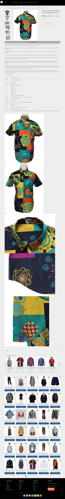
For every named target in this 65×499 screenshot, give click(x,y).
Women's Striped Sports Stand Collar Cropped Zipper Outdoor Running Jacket (55, 404)
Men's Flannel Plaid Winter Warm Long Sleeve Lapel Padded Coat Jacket (9, 404)
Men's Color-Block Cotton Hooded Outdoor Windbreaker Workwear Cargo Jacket (32, 437)
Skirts (34, 487)
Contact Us (8, 488)
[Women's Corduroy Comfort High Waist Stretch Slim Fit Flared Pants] (44, 414)
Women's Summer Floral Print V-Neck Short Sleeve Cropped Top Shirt (20, 421)
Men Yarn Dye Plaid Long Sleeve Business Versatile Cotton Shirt (55, 454)
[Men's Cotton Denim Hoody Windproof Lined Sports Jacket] (10, 447)
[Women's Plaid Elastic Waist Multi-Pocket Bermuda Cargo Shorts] (55, 414)
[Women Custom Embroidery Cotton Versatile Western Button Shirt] (55, 464)
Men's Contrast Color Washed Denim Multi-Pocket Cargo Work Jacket (55, 437)
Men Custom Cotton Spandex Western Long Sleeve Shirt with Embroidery (22, 368)
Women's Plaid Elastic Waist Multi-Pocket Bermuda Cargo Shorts (54, 421)
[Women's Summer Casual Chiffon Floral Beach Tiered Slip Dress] (21, 381)
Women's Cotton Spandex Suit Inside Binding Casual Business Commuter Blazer (9, 470)
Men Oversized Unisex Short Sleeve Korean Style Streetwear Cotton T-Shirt (32, 404)
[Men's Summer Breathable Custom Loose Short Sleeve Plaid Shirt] (32, 464)
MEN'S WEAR (21, 482)
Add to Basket (48, 25)
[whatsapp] (38, 495)
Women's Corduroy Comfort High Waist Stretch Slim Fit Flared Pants (43, 421)
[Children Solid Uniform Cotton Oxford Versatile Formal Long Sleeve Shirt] (44, 464)
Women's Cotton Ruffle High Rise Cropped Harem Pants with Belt (44, 454)
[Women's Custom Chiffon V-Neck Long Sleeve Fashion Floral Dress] (21, 464)
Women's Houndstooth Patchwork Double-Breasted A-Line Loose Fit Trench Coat (32, 388)
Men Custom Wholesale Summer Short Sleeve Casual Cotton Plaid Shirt (53, 368)
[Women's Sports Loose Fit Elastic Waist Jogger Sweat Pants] (10, 381)
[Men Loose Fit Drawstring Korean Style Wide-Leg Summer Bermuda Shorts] (21, 397)
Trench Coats (35, 486)
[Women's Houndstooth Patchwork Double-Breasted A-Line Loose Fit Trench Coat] (32, 381)
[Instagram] (32, 495)
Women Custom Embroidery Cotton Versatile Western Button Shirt (55, 470)
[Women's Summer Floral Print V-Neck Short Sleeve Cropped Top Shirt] (21, 414)
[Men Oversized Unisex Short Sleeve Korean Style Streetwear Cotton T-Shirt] (32, 397)
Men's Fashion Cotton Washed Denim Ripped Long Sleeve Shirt (44, 387)
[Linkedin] (27, 495)
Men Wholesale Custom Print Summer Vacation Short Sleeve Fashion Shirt (43, 368)
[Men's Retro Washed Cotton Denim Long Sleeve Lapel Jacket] (32, 414)
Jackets (20, 485)
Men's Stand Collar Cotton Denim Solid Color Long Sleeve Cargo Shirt (11, 368)
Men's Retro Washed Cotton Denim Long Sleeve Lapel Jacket (31, 421)
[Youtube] (30, 495)
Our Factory (8, 487)
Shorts (20, 487)
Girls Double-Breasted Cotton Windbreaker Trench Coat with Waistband (20, 454)
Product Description (32, 42)
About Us (7, 486)
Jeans (20, 488)
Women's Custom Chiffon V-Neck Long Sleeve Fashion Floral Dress (20, 470)
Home (7, 482)
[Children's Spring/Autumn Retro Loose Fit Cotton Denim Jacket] (32, 447)
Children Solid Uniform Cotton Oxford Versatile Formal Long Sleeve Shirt (43, 470)
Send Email (48, 22)
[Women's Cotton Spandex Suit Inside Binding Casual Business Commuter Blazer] (10, 464)
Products (7, 485)
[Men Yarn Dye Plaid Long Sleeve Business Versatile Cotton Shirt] (55, 447)
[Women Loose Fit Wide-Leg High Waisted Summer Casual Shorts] (55, 381)
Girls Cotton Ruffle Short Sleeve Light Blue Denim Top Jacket (9, 421)
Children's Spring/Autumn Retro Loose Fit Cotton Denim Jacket (32, 454)
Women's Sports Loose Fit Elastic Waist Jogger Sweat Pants (9, 388)
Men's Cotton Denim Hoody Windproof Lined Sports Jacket (9, 454)
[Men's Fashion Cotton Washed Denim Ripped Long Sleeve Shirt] (44, 381)
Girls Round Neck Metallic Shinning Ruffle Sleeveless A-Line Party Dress (9, 437)
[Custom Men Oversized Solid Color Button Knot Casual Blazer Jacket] (44, 397)
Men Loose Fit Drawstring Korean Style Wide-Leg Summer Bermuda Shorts (20, 404)
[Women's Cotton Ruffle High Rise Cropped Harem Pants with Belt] (44, 447)
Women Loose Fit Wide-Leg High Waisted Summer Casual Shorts (54, 388)
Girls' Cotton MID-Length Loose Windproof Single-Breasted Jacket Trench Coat (21, 437)
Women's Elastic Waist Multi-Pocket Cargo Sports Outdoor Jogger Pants (43, 437)
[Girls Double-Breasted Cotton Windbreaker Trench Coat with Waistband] (21, 447)
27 (36, 476)
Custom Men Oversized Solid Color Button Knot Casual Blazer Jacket (44, 404)
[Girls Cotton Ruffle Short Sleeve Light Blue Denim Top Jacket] (10, 414)
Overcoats (20, 486)
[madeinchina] (40, 495)
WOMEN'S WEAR (35, 482)
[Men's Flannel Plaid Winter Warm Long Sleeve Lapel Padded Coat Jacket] (10, 397)
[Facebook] (24, 495)
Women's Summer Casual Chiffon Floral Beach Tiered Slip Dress (21, 388)
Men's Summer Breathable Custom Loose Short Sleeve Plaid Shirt (31, 470)
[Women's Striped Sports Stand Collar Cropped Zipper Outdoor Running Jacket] (55, 397)
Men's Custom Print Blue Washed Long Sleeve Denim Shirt (32, 368)
